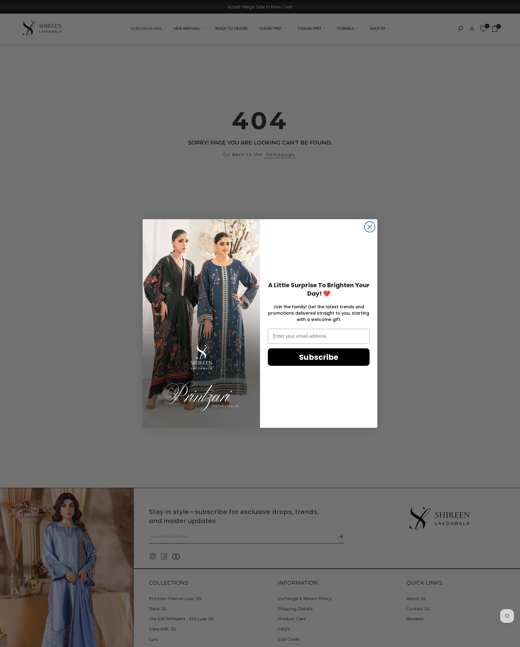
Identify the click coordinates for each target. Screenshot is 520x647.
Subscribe (318, 357)
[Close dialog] (369, 227)
